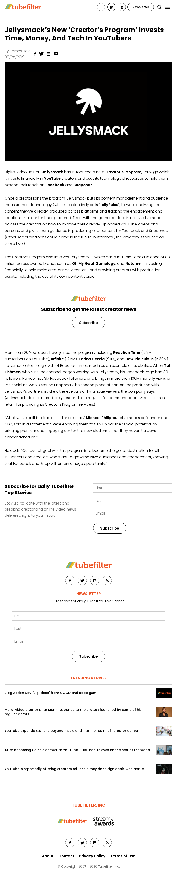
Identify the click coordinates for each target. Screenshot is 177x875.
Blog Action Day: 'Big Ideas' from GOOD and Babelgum (50, 693)
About (47, 856)
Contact (66, 856)
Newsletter (140, 7)
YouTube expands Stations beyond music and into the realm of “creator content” (73, 731)
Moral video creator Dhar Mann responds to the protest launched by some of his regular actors (73, 712)
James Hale (20, 51)
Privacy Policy (92, 856)
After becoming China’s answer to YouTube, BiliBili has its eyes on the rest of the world (77, 750)
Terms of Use (122, 856)
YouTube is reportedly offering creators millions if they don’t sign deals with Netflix (74, 769)
